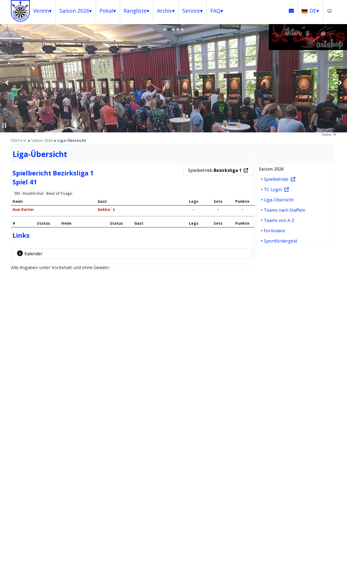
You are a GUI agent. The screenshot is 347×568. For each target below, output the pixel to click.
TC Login (273, 189)
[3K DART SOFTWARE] (308, 48)
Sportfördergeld (280, 241)
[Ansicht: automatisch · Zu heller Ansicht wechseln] (329, 11)
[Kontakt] (291, 11)
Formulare (274, 231)
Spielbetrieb (215, 170)
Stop (4, 125)
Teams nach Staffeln (284, 210)
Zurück (7, 82)
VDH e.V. (19, 140)
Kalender (33, 254)
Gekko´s (106, 209)
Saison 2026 (42, 140)
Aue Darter (23, 209)
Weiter (340, 82)
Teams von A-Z (279, 220)
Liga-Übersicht (71, 140)
